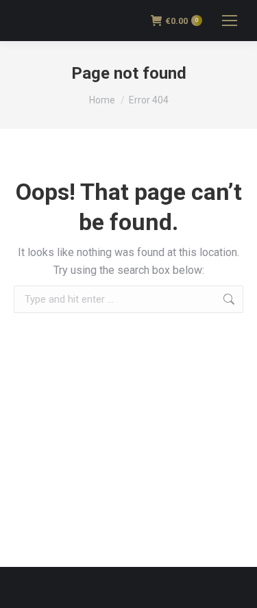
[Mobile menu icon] (229, 20)
